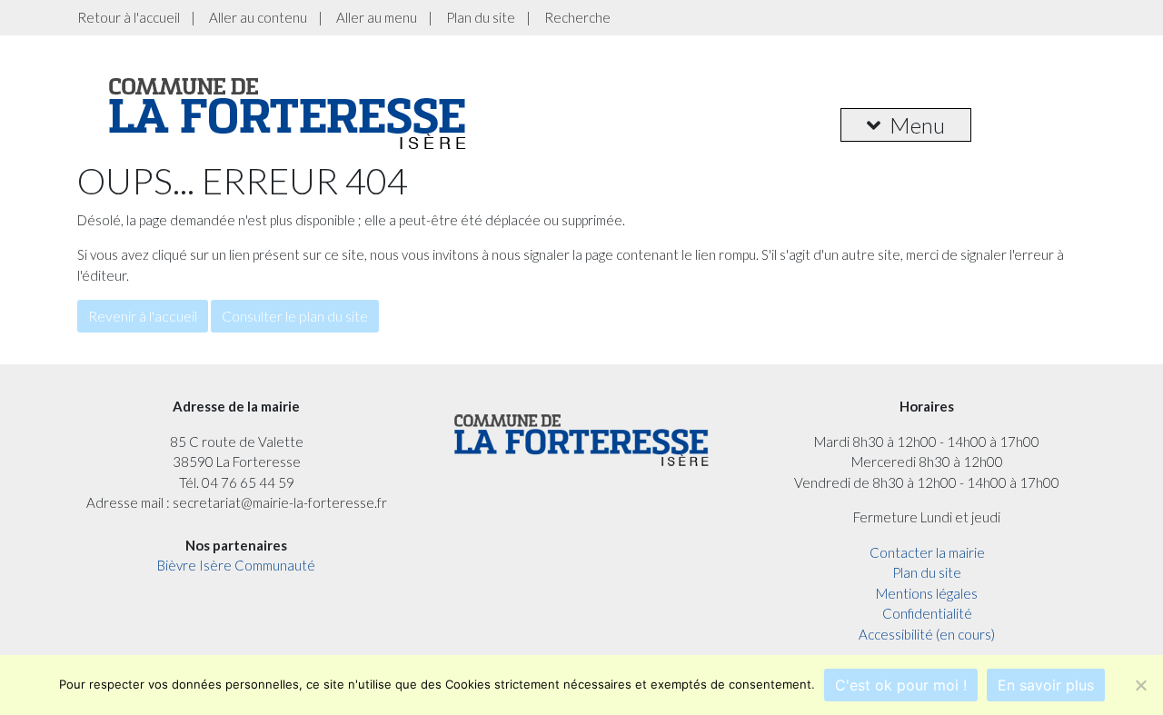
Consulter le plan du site (295, 315)
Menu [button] (917, 125)
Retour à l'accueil (128, 17)
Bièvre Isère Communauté (236, 565)
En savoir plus (1046, 685)
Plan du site (480, 17)
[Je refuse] (1140, 685)
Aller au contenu (258, 17)
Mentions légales (927, 593)
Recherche (577, 17)
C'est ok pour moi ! (901, 685)
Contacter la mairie (927, 552)
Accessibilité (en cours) (927, 634)
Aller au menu (376, 17)
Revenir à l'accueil (142, 315)
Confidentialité (927, 613)
